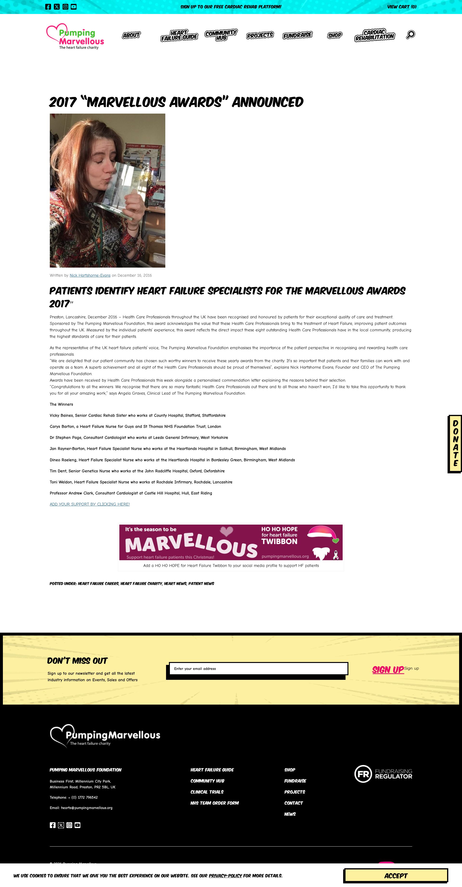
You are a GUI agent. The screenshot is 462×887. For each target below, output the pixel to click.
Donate (456, 442)
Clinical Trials (207, 791)
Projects (295, 791)
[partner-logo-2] (383, 779)
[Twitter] (56, 6)
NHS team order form (215, 802)
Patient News (201, 583)
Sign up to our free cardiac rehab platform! (231, 6)
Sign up (388, 668)
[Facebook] (48, 7)
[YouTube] (74, 7)
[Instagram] (65, 7)
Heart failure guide (212, 769)
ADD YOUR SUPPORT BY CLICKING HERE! (90, 504)
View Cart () (402, 6)
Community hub (208, 780)
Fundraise (295, 780)
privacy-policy (225, 875)
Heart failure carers (98, 583)
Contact (294, 802)
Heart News (175, 583)
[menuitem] (132, 36)
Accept (396, 875)
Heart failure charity (141, 583)
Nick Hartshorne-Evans (90, 275)
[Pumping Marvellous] (75, 36)
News (290, 813)
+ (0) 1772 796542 (83, 797)
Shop (290, 769)
